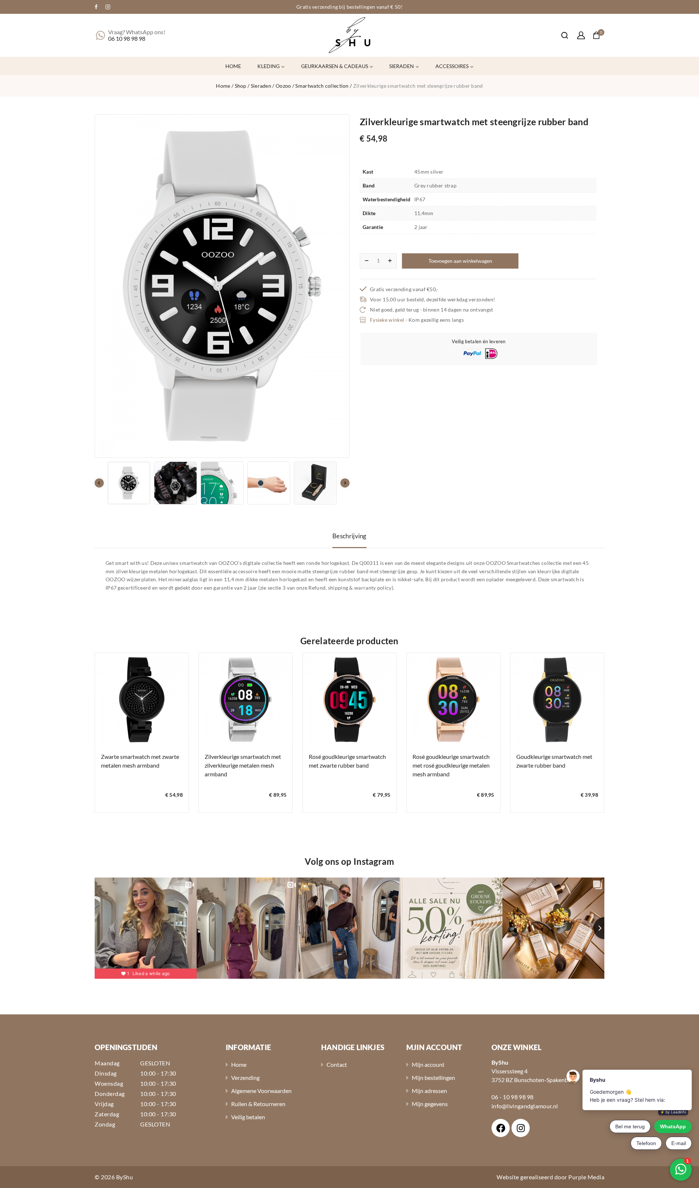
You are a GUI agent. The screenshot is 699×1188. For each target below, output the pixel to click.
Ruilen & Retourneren (258, 1103)
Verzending (245, 1077)
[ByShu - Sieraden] (349, 35)
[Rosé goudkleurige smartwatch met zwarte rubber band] (349, 700)
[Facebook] (96, 7)
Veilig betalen (248, 1116)
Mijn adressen (429, 1090)
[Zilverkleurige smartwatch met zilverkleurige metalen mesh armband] (245, 700)
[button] (128, 483)
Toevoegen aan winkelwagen (460, 261)
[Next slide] (345, 483)
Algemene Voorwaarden (261, 1090)
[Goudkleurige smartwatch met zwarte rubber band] (557, 700)
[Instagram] (108, 7)
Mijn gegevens (430, 1103)
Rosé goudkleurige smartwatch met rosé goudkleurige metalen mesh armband (451, 765)
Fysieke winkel (387, 320)
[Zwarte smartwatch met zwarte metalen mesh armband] (142, 700)
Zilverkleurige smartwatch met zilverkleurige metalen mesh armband (243, 765)
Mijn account (428, 1064)
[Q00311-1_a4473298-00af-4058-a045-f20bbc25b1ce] (222, 286)
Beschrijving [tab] (349, 536)
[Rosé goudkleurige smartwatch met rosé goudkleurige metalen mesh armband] (453, 700)
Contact (337, 1064)
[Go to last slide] (99, 483)
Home (233, 66)
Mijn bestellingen (433, 1077)
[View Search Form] (561, 35)
